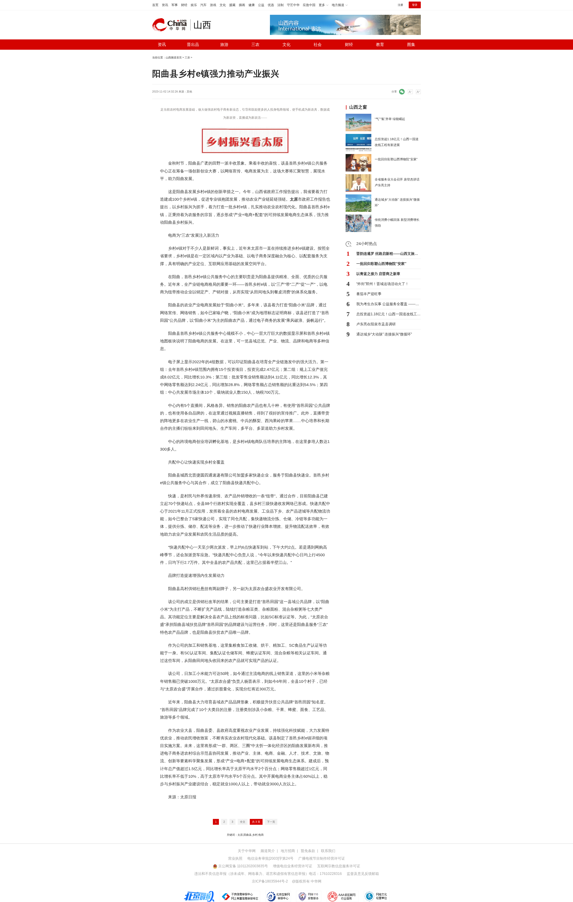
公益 (261, 5)
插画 (242, 5)
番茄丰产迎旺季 (368, 294)
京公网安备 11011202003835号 (242, 866)
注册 (400, 4)
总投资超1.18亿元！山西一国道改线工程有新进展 (388, 314)
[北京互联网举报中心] (278, 896)
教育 (380, 44)
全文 (242, 821)
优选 (271, 5)
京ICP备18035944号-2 (270, 881)
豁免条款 (308, 851)
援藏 (232, 5)
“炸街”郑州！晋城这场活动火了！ (382, 284)
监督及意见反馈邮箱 (363, 874)
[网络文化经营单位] (376, 896)
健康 (251, 5)
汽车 (203, 5)
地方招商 (288, 851)
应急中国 (309, 5)
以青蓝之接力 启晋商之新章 (378, 274)
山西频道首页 (174, 57)
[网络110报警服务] (309, 896)
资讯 (165, 5)
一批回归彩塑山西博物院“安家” (381, 264)
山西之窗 (358, 107)
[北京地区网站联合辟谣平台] (199, 896)
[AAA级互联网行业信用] (342, 896)
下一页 (271, 821)
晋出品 (193, 44)
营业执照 (235, 858)
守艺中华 (293, 5)
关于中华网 (247, 851)
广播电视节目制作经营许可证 (321, 858)
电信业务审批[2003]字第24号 (270, 858)
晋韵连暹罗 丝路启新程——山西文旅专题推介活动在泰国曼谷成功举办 (388, 254)
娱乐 (194, 5)
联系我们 (328, 851)
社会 (318, 44)
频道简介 (268, 851)
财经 (184, 5)
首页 (155, 5)
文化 (223, 5)
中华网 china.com (171, 25)
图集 (411, 44)
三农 (255, 44)
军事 (174, 5)
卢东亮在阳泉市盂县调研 (376, 324)
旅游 (224, 44)
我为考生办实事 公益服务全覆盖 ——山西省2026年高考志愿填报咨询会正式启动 (388, 304)
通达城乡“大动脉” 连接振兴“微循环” (384, 334)
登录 (414, 4)
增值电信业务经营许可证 (292, 866)
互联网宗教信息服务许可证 (338, 866)
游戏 (213, 5)
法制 (280, 5)
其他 (189, 91)
